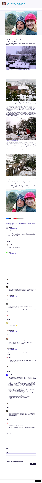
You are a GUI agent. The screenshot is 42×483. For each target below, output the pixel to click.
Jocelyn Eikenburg (11, 244)
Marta (9, 286)
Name (7, 448)
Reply (9, 241)
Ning (9, 322)
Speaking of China (16, 3)
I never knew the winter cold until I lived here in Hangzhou (19, 142)
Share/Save (21, 218)
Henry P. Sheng (10, 374)
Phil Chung (10, 227)
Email (7, 452)
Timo (9, 410)
